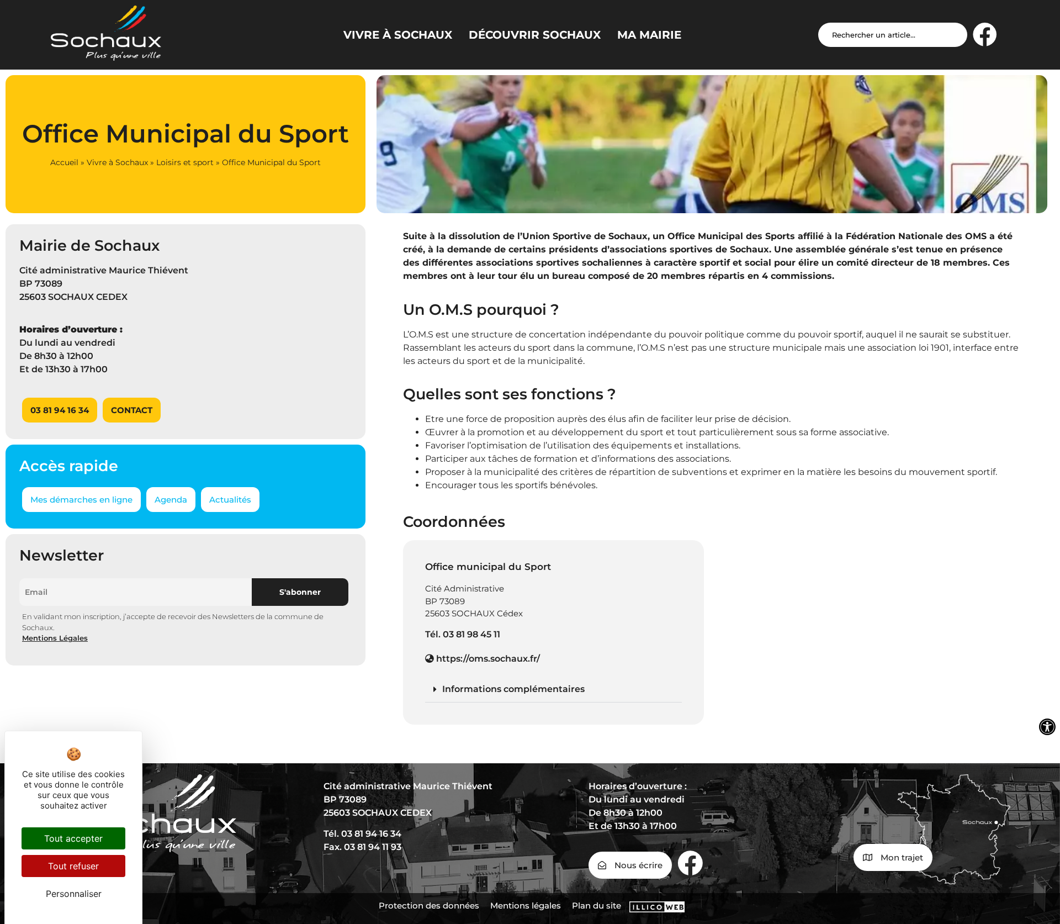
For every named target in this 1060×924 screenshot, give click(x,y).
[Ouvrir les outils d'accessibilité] (1047, 727)
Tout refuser (73, 866)
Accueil (64, 162)
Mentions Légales (55, 637)
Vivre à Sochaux (117, 162)
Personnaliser (74, 893)
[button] (553, 690)
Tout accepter (73, 838)
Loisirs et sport (185, 162)
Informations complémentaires (513, 689)
